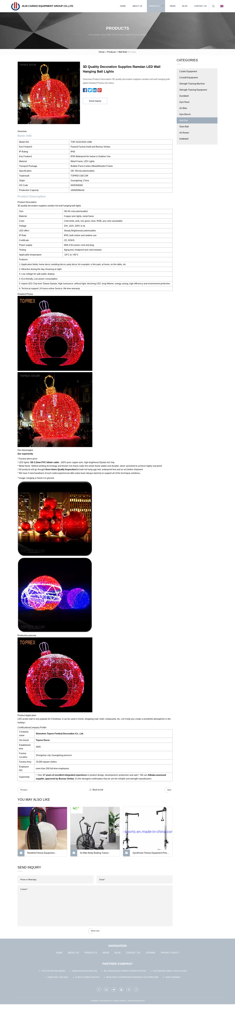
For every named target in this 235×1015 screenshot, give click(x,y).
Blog (185, 6)
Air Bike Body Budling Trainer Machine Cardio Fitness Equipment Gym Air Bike (97, 854)
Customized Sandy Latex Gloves (170, 971)
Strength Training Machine (192, 84)
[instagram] (128, 989)
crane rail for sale (57, 977)
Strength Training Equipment (193, 90)
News (172, 6)
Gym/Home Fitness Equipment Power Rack (151, 854)
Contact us (200, 6)
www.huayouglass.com (84, 971)
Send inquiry (95, 101)
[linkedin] (106, 989)
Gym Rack (184, 102)
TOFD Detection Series (53, 971)
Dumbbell (184, 96)
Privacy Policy (170, 953)
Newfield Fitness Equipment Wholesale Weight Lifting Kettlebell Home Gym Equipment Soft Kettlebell (45, 854)
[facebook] (98, 989)
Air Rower (184, 133)
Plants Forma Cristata (87, 977)
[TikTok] (136, 989)
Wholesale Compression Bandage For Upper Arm (132, 977)
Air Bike (183, 108)
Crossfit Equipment (188, 77)
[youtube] (121, 989)
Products (154, 6)
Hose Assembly (173, 977)
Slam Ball (184, 126)
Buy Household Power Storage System (125, 971)
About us (137, 6)
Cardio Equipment (188, 71)
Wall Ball (122, 52)
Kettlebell (183, 139)
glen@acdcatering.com (136, 1001)
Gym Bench (185, 114)
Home (123, 6)
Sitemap (150, 953)
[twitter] (113, 989)
